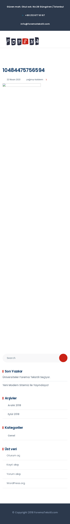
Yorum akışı (14, 474)
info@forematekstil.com (35, 24)
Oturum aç (13, 455)
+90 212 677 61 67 (35, 15)
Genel (11, 435)
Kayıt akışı (13, 464)
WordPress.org (16, 483)
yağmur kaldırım (34, 79)
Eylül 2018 (13, 414)
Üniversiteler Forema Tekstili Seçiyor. (26, 377)
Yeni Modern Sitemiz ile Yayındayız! (26, 385)
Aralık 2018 (14, 405)
